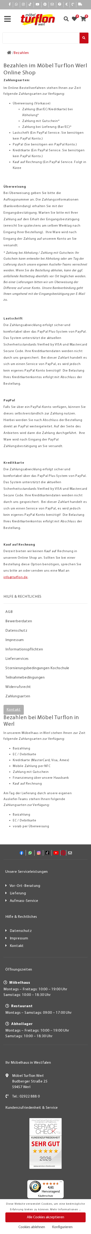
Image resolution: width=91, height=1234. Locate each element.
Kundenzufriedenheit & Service (31, 1108)
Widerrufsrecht (18, 687)
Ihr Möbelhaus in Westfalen (28, 1063)
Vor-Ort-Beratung (25, 886)
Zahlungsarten (17, 696)
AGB (9, 612)
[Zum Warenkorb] (84, 19)
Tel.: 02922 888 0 (26, 1096)
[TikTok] (30, 4)
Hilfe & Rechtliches (21, 917)
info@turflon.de (16, 577)
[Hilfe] (59, 4)
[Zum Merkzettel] (76, 19)
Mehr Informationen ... (65, 1209)
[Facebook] (10, 4)
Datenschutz (16, 631)
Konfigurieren (62, 1227)
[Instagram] (23, 4)
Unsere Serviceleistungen (26, 872)
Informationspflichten (24, 649)
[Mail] (52, 4)
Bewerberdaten (18, 621)
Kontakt (14, 710)
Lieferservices (17, 659)
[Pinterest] (45, 4)
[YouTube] (37, 4)
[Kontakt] (73, 4)
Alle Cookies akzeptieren (45, 1217)
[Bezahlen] (67, 4)
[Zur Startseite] (9, 53)
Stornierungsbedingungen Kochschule (37, 668)
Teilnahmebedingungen (25, 678)
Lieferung (18, 893)
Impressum (14, 640)
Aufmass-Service (24, 901)
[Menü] (61, 1183)
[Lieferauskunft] (80, 4)
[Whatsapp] (16, 4)
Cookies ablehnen (31, 1227)
